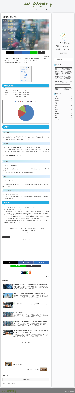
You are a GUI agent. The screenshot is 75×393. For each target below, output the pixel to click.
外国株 (25, 75)
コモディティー (27, 78)
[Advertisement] (25, 249)
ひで (63, 40)
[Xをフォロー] (24, 272)
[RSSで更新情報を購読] (30, 272)
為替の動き (26, 72)
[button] (41, 52)
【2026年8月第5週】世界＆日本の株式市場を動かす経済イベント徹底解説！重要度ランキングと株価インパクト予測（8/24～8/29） (63, 73)
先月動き (23, 71)
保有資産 (5, 237)
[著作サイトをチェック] (22, 272)
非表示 (27, 67)
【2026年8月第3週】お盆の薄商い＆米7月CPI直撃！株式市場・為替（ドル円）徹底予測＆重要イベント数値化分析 (63, 83)
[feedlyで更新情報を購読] (27, 272)
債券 (25, 77)
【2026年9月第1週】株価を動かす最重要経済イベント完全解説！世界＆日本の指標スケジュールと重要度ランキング (63, 68)
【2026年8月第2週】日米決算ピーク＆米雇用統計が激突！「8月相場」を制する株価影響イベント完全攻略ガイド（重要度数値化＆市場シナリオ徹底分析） (63, 87)
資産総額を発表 (24, 69)
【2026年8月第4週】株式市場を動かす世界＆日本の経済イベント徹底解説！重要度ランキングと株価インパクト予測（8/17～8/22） (63, 78)
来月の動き (23, 80)
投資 (9, 237)
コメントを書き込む (26, 379)
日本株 (25, 74)
